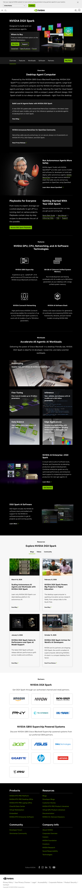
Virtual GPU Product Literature (53, 810)
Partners (51, 61)
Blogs (44, 796)
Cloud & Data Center (17, 806)
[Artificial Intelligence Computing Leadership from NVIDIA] (39, 10)
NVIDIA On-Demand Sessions (53, 817)
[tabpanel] (41, 612)
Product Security (70, 882)
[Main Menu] (2, 10)
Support (25, 44)
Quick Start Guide (48, 215)
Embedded (14, 813)
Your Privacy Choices (22, 882)
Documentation (48, 813)
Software (42, 61)
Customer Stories (49, 803)
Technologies (47, 855)
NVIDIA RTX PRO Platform (19, 796)
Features (22, 61)
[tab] (32, 552)
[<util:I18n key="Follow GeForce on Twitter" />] (50, 867)
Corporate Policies (55, 882)
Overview (13, 61)
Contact (6, 885)
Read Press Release (19, 143)
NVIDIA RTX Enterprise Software (22, 817)
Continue (31, 5)
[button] (75, 11)
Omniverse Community (18, 833)
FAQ (57, 218)
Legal (34, 882)
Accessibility (42, 882)
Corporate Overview (49, 833)
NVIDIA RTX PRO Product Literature (55, 806)
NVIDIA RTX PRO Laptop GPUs (21, 803)
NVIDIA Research (48, 847)
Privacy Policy (8, 882)
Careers (45, 837)
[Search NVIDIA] (5, 10)
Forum (34, 48)
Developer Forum (16, 830)
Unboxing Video (48, 218)
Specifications (25, 48)
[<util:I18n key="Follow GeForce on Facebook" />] (39, 867)
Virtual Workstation (17, 810)
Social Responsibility (50, 851)
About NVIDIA (47, 830)
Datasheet (14, 48)
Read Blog (16, 119)
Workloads (32, 61)
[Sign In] (79, 10)
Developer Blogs (48, 799)
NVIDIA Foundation (49, 840)
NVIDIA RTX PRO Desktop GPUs (21, 799)
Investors (45, 844)
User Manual (62, 215)
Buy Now (15, 44)
